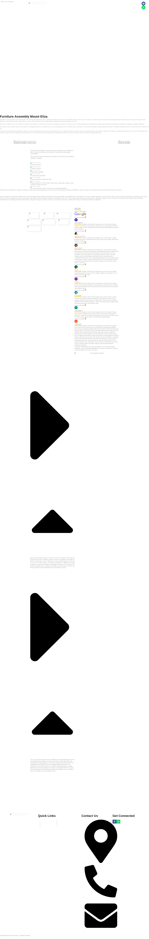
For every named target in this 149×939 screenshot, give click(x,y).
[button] (52, 462)
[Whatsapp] (118, 822)
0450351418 (17, 1)
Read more (101, 350)
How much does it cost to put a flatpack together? (43, 758)
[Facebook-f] (114, 822)
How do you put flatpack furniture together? (42, 556)
